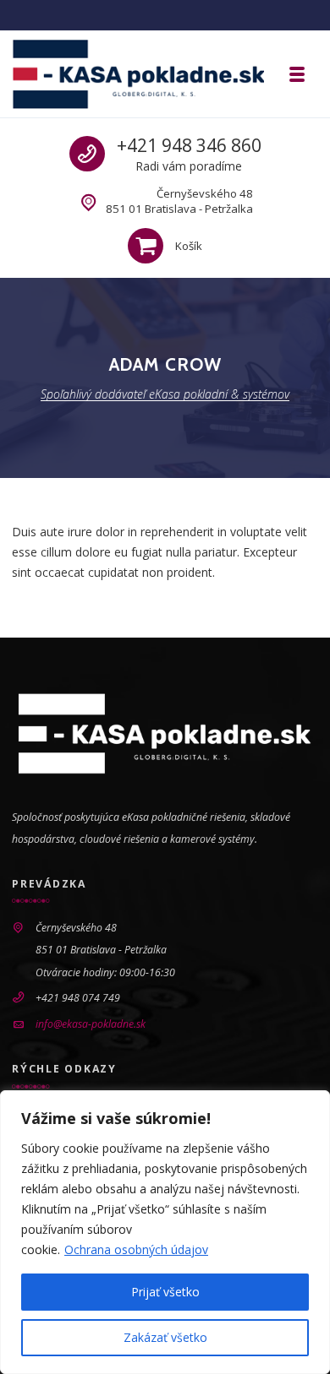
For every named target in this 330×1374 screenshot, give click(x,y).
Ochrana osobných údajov (136, 1249)
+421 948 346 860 (189, 145)
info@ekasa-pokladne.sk (91, 1024)
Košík (188, 245)
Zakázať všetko (165, 1337)
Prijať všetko (165, 1292)
